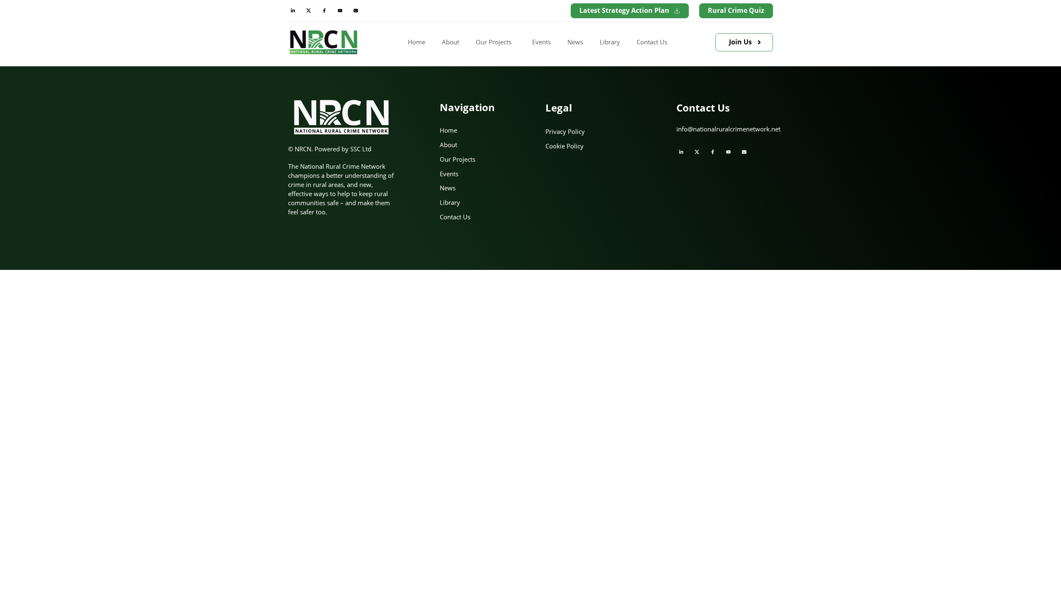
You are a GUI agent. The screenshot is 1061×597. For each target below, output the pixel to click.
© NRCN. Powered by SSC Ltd (329, 149)
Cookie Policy (564, 146)
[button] (496, 42)
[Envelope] (355, 10)
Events (541, 42)
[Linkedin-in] (292, 10)
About (450, 42)
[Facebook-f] (324, 10)
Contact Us (652, 42)
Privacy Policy (565, 131)
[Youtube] (339, 10)
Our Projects (493, 42)
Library (610, 42)
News (575, 42)
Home (416, 42)
